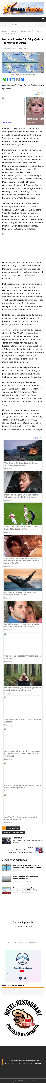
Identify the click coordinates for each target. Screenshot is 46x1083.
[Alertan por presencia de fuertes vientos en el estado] (6, 879)
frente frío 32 (13, 828)
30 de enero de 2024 (10, 48)
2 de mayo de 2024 (19, 881)
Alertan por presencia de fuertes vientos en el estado (25, 878)
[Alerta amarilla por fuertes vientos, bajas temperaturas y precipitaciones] (6, 867)
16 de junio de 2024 (20, 892)
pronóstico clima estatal (13, 832)
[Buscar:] (23, 24)
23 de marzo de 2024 (20, 870)
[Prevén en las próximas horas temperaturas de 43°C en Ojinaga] (6, 890)
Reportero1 (24, 48)
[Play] (20, 978)
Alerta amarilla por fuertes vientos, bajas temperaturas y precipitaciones (27, 866)
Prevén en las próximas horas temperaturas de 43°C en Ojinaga (25, 889)
